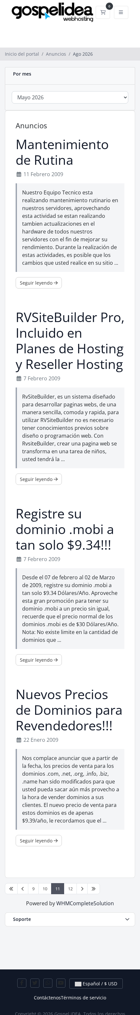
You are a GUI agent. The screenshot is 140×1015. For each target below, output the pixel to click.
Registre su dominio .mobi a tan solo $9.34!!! (65, 529)
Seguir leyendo (37, 283)
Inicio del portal (22, 54)
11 (57, 889)
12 (70, 889)
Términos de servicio (83, 997)
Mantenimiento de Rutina (62, 152)
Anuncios (56, 54)
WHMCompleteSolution (85, 903)
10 (45, 889)
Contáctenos (47, 997)
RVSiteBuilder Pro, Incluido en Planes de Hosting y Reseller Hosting (70, 340)
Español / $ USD (99, 983)
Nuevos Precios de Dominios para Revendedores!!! (69, 709)
